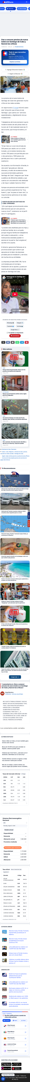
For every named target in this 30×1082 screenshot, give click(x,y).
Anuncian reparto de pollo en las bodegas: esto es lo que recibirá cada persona (14, 557)
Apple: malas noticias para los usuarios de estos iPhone (15, 456)
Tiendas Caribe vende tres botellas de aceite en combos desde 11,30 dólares (13, 647)
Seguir (15, 1020)
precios (25, 451)
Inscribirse (7, 1020)
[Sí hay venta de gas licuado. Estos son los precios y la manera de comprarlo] (15, 614)
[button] (29, 515)
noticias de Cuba (18, 451)
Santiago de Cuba (18, 453)
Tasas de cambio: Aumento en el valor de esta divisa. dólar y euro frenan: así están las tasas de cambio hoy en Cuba (15, 670)
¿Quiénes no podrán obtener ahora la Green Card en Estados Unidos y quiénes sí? (19, 961)
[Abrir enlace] (5, 932)
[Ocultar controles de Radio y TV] (29, 511)
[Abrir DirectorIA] (3, 1079)
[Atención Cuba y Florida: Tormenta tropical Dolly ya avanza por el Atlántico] (15, 524)
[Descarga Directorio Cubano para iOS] (6, 1065)
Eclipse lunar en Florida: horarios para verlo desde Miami (18, 954)
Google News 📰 (15, 329)
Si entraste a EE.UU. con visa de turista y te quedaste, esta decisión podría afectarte (19, 1004)
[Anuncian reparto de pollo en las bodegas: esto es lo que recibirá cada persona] (15, 546)
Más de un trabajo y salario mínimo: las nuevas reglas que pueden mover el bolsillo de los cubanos (14, 765)
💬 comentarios (15, 335)
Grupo (24, 1020)
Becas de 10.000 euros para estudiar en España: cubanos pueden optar (13, 747)
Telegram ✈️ (20, 322)
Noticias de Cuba (6, 449)
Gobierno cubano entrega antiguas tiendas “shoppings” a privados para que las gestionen (13, 602)
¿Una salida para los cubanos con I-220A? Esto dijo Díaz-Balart (18, 948)
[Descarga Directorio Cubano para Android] (16, 1065)
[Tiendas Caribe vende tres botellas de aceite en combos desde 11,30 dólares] (15, 636)
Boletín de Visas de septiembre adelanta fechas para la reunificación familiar (18, 975)
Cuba (7, 451)
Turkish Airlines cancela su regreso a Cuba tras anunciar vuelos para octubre (14, 759)
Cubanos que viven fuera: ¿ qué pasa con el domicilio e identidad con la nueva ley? (14, 753)
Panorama (13, 449)
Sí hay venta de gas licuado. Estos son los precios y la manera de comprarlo (14, 624)
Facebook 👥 (10, 326)
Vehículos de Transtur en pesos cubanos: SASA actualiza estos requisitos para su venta (13, 512)
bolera (3, 451)
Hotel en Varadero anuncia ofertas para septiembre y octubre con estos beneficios (14, 579)
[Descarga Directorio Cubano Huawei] (16, 1070)
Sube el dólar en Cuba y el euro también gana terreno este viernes (15, 741)
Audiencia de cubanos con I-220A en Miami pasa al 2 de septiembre (18, 997)
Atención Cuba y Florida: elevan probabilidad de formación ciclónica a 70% (18, 940)
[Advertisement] (15, 24)
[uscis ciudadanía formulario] (5, 997)
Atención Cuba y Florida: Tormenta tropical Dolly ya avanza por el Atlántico (14, 534)
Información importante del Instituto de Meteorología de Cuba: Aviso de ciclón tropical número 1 (15, 489)
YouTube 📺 (20, 326)
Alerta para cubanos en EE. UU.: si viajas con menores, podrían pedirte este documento (18, 990)
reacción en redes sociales (7, 453)
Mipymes (11, 451)
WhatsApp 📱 (10, 322)
